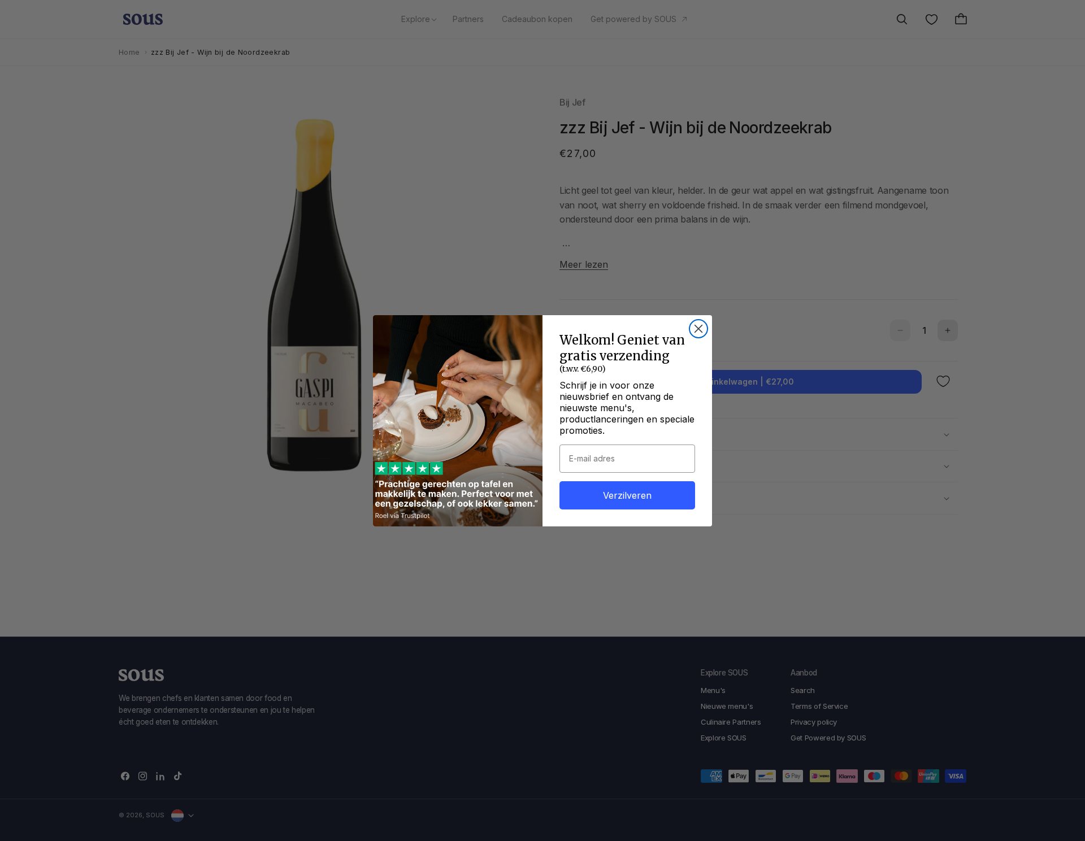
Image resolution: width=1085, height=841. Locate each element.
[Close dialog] (698, 329)
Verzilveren (627, 495)
